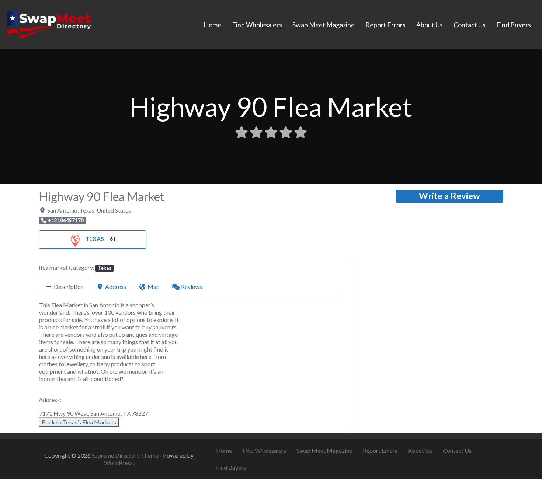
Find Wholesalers (257, 25)
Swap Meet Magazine (323, 25)
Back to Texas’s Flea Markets (79, 422)
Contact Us (470, 25)
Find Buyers (513, 25)
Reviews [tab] (191, 286)
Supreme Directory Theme (126, 455)
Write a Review (449, 195)
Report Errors (385, 25)
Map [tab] (153, 286)
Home (212, 25)
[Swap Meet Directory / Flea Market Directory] (49, 24)
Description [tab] (69, 286)
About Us (429, 25)
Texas (94, 238)
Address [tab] (115, 286)
